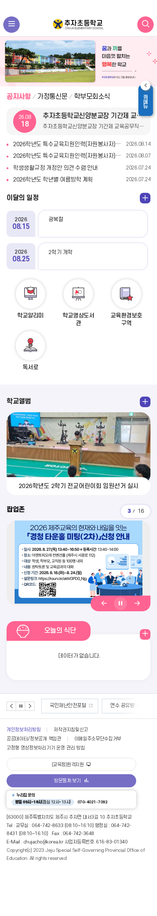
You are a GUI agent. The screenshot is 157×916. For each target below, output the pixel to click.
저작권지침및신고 (71, 729)
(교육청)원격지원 (68, 764)
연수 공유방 (122, 705)
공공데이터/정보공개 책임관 (34, 738)
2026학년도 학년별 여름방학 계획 (81, 179)
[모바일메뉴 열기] (11, 24)
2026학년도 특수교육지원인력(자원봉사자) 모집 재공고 (81, 144)
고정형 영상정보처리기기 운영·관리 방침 (46, 748)
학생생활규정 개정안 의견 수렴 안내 (81, 168)
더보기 (130, 96)
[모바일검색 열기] (145, 24)
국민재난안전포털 (68, 705)
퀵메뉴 (148, 101)
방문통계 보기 (67, 780)
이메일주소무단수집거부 (98, 738)
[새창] (78, 563)
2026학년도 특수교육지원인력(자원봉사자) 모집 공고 (81, 156)
